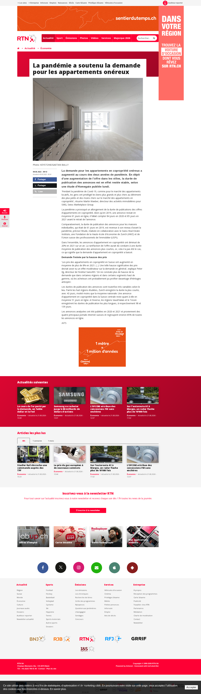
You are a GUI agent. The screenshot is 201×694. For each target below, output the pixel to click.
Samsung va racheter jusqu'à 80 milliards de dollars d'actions (67, 409)
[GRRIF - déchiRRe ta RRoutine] (139, 638)
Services (106, 38)
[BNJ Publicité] (36, 638)
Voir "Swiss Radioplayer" (70, 536)
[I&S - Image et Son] (87, 649)
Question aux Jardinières (85, 608)
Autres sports (51, 623)
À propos (137, 590)
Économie (46, 48)
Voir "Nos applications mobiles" (106, 536)
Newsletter (138, 623)
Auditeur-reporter (175, 3)
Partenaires (138, 608)
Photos (84, 38)
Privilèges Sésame (95, 3)
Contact (137, 619)
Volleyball (50, 601)
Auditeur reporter (24, 615)
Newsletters (96, 567)
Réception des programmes (145, 594)
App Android (132, 567)
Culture (20, 605)
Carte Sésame (81, 3)
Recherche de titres (83, 597)
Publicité (137, 601)
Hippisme (50, 612)
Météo (107, 601)
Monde (20, 597)
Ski (47, 608)
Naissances (62, 3)
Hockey (49, 594)
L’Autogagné (80, 612)
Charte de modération (143, 615)
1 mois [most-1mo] (51, 441)
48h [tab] (23, 441)
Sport (60, 38)
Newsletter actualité (25, 619)
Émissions (71, 38)
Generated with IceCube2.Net (146, 666)
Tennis (48, 615)
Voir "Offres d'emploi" (143, 536)
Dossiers (20, 612)
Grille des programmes (85, 601)
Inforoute (44, 3)
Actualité (48, 38)
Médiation (138, 612)
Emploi (107, 612)
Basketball (50, 597)
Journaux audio (23, 608)
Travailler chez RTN (141, 605)
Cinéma (107, 594)
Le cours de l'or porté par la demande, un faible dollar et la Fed (31, 409)
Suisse (19, 594)
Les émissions (81, 590)
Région (20, 590)
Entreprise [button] (34, 3)
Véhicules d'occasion (113, 3)
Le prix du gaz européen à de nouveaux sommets (68, 466)
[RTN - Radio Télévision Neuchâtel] (87, 638)
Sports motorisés (53, 619)
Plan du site (51, 669)
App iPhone (114, 567)
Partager (41, 179)
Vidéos (94, 38)
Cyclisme (49, 605)
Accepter (191, 687)
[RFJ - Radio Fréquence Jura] (113, 638)
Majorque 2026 (122, 38)
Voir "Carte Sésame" (33, 536)
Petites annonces (111, 605)
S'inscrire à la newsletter (88, 510)
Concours (79, 619)
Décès (71, 3)
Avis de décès (110, 615)
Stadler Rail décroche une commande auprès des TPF (32, 468)
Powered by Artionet (124, 666)
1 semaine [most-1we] (37, 441)
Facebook (42, 567)
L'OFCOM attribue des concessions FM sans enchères (102, 409)
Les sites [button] (23, 3)
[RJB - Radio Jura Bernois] (62, 638)
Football (49, 590)
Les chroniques (81, 594)
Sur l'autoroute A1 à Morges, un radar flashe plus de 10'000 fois (141, 409)
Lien (40, 191)
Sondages (79, 615)
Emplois (53, 3)
